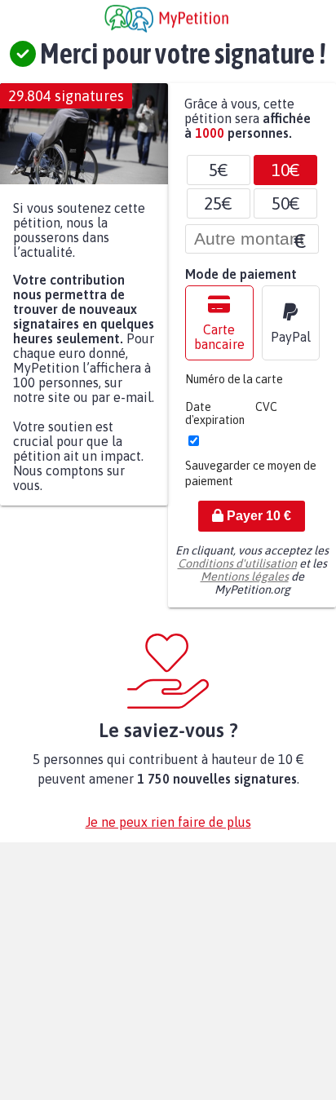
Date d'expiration (215, 422)
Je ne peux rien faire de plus (168, 830)
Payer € (257, 524)
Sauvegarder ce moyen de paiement (250, 481)
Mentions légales (245, 584)
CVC (266, 415)
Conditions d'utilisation (237, 571)
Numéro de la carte (234, 387)
